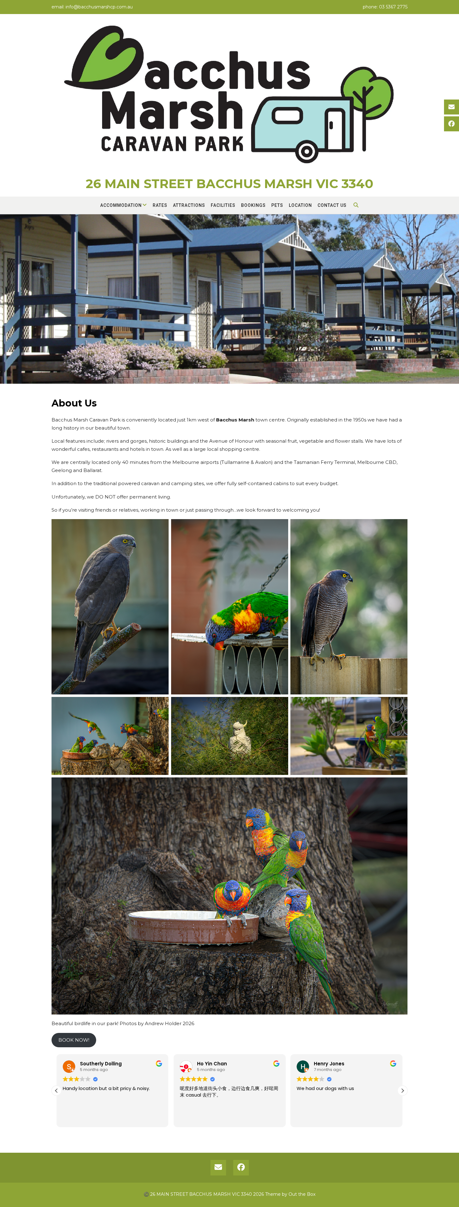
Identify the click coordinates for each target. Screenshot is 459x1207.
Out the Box (302, 1194)
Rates (160, 205)
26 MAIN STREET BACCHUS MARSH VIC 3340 (229, 183)
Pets (277, 205)
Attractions (189, 205)
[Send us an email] (451, 107)
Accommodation (121, 205)
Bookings (253, 205)
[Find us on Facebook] (451, 123)
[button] (402, 1090)
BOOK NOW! (73, 1040)
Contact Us (332, 205)
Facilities (223, 205)
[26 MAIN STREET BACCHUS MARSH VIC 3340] (229, 97)
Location (300, 205)
